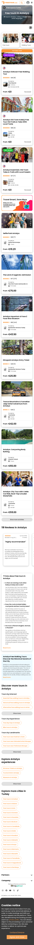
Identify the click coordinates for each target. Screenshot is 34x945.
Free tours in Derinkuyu (11, 867)
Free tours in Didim (9, 831)
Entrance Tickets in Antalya (12, 768)
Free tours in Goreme (10, 813)
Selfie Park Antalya (11, 233)
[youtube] (10, 890)
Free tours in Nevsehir (10, 854)
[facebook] (6, 890)
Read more (7, 648)
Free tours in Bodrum (10, 822)
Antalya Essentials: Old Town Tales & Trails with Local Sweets (16, 171)
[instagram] (3, 890)
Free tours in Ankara (10, 804)
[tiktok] (18, 890)
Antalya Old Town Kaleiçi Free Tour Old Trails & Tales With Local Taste (16, 122)
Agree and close (17, 937)
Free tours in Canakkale (11, 826)
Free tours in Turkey (13, 8)
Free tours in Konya (9, 844)
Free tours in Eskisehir (10, 840)
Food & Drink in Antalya (11, 773)
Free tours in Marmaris (11, 849)
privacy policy (14, 920)
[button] (11, 40)
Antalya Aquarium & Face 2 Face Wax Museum (15, 317)
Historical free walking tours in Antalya (16, 703)
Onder (10, 133)
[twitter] (14, 890)
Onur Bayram (12, 83)
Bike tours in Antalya (10, 727)
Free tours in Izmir (9, 808)
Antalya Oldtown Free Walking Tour (16, 73)
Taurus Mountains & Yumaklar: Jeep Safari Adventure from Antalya (16, 404)
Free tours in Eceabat (10, 835)
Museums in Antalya (10, 777)
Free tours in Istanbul (10, 799)
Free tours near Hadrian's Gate (14, 737)
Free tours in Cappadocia (12, 863)
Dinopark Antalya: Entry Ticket (16, 360)
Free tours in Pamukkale (11, 858)
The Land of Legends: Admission (17, 275)
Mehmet (10, 181)
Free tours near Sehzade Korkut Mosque (17, 741)
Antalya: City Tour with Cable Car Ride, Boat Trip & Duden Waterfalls (16, 494)
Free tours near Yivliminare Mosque (15, 746)
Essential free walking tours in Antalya (16, 698)
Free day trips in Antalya (11, 723)
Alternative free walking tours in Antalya (17, 707)
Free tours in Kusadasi (10, 817)
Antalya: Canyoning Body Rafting (14, 450)
